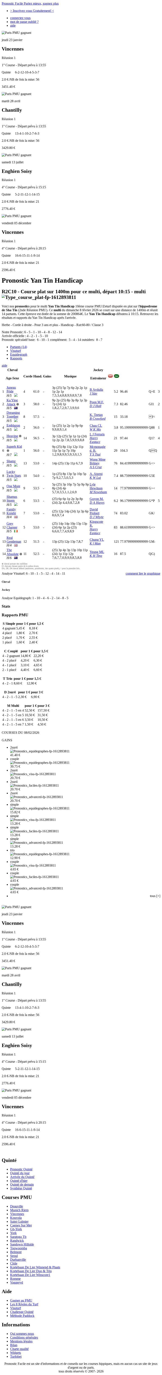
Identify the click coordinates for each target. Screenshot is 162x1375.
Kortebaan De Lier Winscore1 (30, 1275)
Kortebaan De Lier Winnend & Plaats (35, 1267)
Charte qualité (19, 1349)
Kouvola (16, 1217)
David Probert (94, 511)
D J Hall (95, 406)
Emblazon (13, 425)
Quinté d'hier (18, 1180)
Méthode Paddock (22, 1315)
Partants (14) (18, 347)
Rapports (16, 358)
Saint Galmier (19, 1221)
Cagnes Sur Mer (21, 1225)
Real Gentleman (14, 539)
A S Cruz (96, 467)
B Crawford (97, 418)
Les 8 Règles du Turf (24, 1304)
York (13, 1233)
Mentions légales (21, 1341)
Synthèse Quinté (21, 1188)
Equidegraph (18, 354)
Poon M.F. (97, 402)
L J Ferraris (97, 434)
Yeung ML (97, 552)
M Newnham (98, 492)
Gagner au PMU (21, 1300)
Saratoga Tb (18, 1237)
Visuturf (15, 350)
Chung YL (97, 539)
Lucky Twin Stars (14, 473)
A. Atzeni (96, 474)
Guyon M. (97, 499)
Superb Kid (14, 446)
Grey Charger (12, 525)
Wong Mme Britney (97, 461)
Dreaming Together (13, 414)
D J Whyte (97, 517)
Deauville (16, 1206)
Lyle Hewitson (96, 486)
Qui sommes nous (22, 1333)
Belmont (16, 1252)
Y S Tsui (95, 454)
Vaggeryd (16, 1282)
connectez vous (20, 18)
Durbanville (18, 1259)
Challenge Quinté (22, 1312)
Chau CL (96, 425)
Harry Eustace (95, 440)
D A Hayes (97, 502)
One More (13, 486)
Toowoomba (18, 1248)
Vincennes (17, 1214)
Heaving (12, 436)
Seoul (14, 1256)
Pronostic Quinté (21, 1169)
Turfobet (16, 1356)
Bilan (13, 1345)
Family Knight (11, 511)
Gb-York (16, 1229)
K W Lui (95, 477)
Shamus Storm (12, 498)
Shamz (11, 461)
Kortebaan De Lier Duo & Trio (31, 1271)
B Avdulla (96, 389)
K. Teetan (96, 415)
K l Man (95, 543)
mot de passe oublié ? (24, 21)
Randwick (17, 1240)
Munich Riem (19, 1210)
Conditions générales (24, 1337)
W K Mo (95, 429)
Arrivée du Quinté (22, 1177)
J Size (93, 393)
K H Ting (96, 555)
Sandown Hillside (22, 1244)
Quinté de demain (22, 1184)
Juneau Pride (11, 389)
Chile (13, 1263)
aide (13, 25)
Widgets (15, 1352)
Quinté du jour (20, 1173)
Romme (15, 1278)
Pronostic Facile (30, 3)
